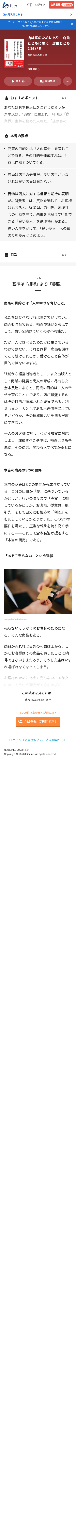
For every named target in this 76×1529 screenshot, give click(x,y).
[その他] (67, 81)
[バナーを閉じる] (72, 24)
